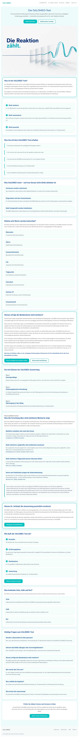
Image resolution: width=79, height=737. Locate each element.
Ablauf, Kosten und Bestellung (39, 716)
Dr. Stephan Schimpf (53, 2)
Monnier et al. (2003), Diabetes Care (15, 479)
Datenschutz (64, 729)
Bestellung (61, 2)
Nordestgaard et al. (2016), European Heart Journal (20, 452)
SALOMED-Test (43, 2)
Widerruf (74, 729)
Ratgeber (68, 2)
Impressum (73, 2)
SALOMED (7, 3)
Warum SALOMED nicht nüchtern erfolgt (16, 360)
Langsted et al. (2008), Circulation (15, 438)
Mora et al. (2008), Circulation (14, 465)
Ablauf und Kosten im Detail (13, 581)
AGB (70, 729)
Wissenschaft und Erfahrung (39, 360)
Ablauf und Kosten (30, 21)
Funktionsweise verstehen (47, 21)
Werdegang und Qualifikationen (14, 524)
